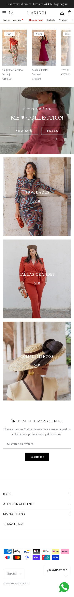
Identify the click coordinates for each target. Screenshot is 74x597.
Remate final (36, 20)
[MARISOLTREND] (37, 12)
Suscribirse (37, 456)
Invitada (51, 20)
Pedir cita (52, 130)
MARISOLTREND (20, 583)
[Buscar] (13, 12)
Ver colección (24, 130)
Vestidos (63, 20)
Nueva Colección (12, 20)
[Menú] (4, 12)
